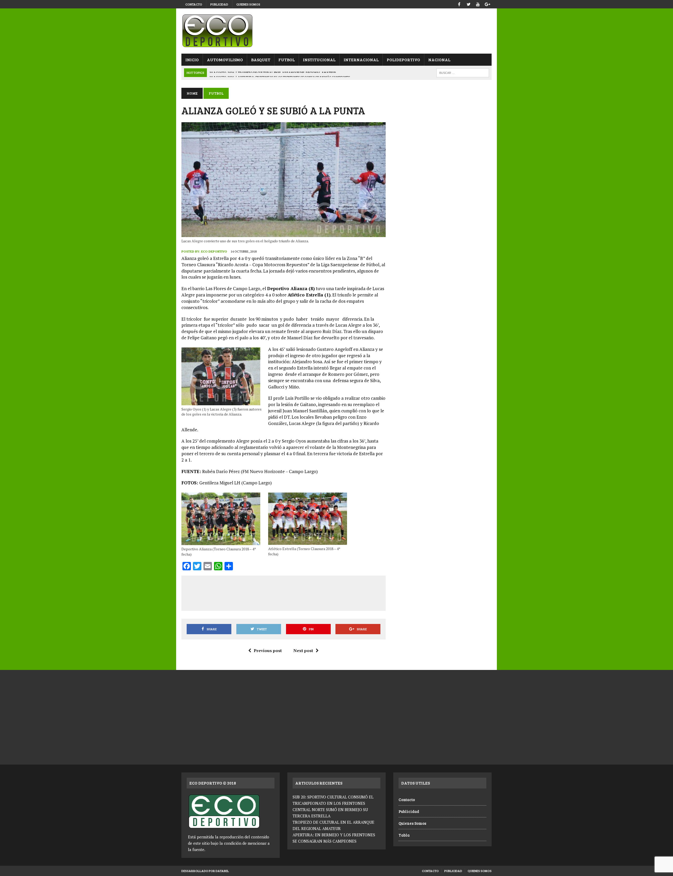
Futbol (286, 59)
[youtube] (478, 3)
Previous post (268, 650)
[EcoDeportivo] (336, 31)
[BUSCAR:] (462, 72)
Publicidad (219, 4)
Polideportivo (403, 59)
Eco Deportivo (214, 251)
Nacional (439, 59)
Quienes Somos (248, 4)
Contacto (193, 4)
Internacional (361, 59)
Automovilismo (225, 59)
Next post (303, 650)
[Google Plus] (487, 3)
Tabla (404, 835)
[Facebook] (459, 3)
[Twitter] (468, 3)
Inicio (192, 59)
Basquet (260, 59)
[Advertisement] (283, 592)
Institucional (319, 59)
